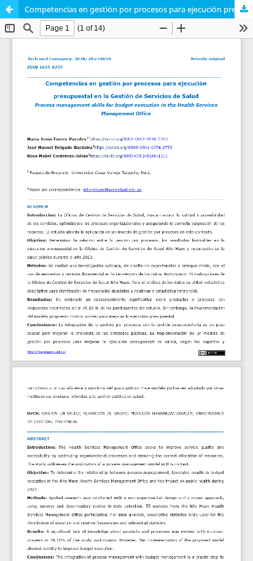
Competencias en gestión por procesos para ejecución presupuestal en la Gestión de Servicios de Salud (139, 9)
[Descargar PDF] (244, 9)
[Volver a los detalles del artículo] (9, 9)
